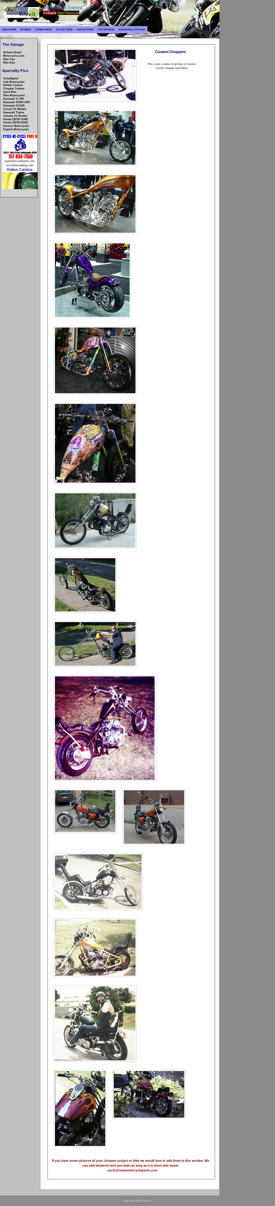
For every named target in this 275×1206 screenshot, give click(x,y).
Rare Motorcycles (14, 95)
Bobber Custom (13, 85)
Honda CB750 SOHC (15, 119)
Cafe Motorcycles (14, 81)
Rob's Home (9, 29)
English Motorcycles (16, 129)
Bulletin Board (12, 52)
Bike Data (9, 62)
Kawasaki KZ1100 (14, 105)
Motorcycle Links (14, 55)
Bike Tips (9, 59)
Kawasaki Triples (13, 112)
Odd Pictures (85, 29)
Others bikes (43, 29)
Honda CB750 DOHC (15, 122)
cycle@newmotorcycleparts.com (132, 1170)
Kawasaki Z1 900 (13, 98)
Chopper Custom (13, 88)
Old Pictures (64, 29)
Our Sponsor (106, 29)
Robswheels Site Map (132, 29)
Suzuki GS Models (14, 109)
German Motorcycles (16, 125)
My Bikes (26, 29)
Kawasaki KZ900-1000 (16, 102)
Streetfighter (11, 78)
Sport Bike (9, 91)
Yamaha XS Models (15, 115)
